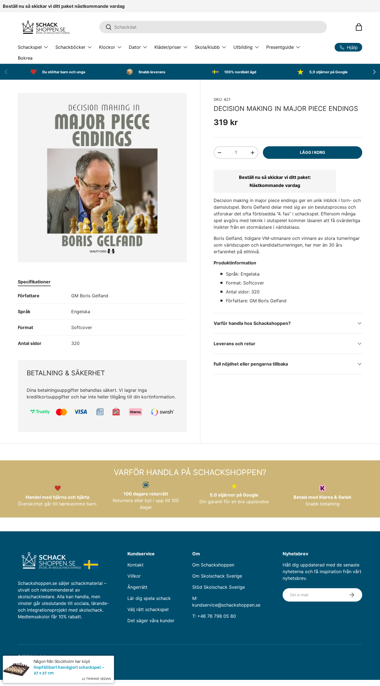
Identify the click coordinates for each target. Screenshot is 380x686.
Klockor (107, 47)
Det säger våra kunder (150, 620)
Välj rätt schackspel (148, 609)
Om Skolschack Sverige (217, 576)
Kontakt (135, 565)
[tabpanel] (102, 319)
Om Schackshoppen (213, 565)
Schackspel (30, 47)
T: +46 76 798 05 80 (214, 616)
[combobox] (213, 27)
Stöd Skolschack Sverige (218, 587)
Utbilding (243, 47)
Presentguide (280, 47)
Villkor (134, 576)
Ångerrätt (137, 587)
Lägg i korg (312, 152)
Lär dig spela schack (149, 598)
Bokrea (25, 58)
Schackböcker (70, 47)
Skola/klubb (207, 47)
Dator (135, 47)
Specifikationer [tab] (34, 281)
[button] (359, 27)
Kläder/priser (167, 47)
